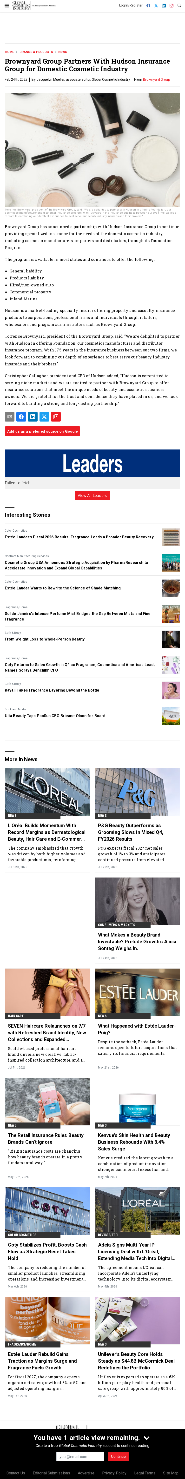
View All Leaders (92, 495)
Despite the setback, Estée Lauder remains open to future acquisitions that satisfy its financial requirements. (137, 1047)
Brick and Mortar (16, 709)
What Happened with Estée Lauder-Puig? (137, 1029)
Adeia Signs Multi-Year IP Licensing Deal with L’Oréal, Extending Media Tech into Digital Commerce (135, 1252)
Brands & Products (36, 52)
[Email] (9, 417)
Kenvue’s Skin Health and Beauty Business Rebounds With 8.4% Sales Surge (134, 1142)
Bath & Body (13, 632)
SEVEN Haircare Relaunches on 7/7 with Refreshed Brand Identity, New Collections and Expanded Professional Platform (47, 1033)
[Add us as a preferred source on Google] (56, 417)
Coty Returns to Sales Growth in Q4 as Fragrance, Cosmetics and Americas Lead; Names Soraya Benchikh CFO (80, 667)
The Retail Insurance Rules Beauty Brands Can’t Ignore (46, 1138)
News (62, 52)
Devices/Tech (108, 1235)
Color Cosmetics (16, 530)
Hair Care (16, 1016)
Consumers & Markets (116, 925)
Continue (118, 1456)
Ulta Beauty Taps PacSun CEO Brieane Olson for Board (55, 715)
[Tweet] (44, 417)
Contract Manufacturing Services (27, 556)
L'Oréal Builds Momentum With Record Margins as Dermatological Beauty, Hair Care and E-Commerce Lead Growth (47, 832)
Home (9, 52)
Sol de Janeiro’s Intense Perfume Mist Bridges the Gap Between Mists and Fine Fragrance (78, 616)
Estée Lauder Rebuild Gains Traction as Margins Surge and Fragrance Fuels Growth (42, 1361)
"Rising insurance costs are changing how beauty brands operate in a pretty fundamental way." (45, 1157)
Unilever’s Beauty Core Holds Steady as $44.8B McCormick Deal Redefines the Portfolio (136, 1361)
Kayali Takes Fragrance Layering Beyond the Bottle (52, 690)
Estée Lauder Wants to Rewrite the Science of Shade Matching (63, 588)
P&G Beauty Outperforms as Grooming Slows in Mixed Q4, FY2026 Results (130, 832)
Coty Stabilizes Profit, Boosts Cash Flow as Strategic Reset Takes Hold (47, 1251)
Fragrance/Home (16, 607)
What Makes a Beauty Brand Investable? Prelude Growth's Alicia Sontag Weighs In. (137, 941)
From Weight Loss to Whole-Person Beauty (45, 639)
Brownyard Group (156, 79)
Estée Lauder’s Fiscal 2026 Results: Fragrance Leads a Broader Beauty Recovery (79, 537)
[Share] (21, 417)
